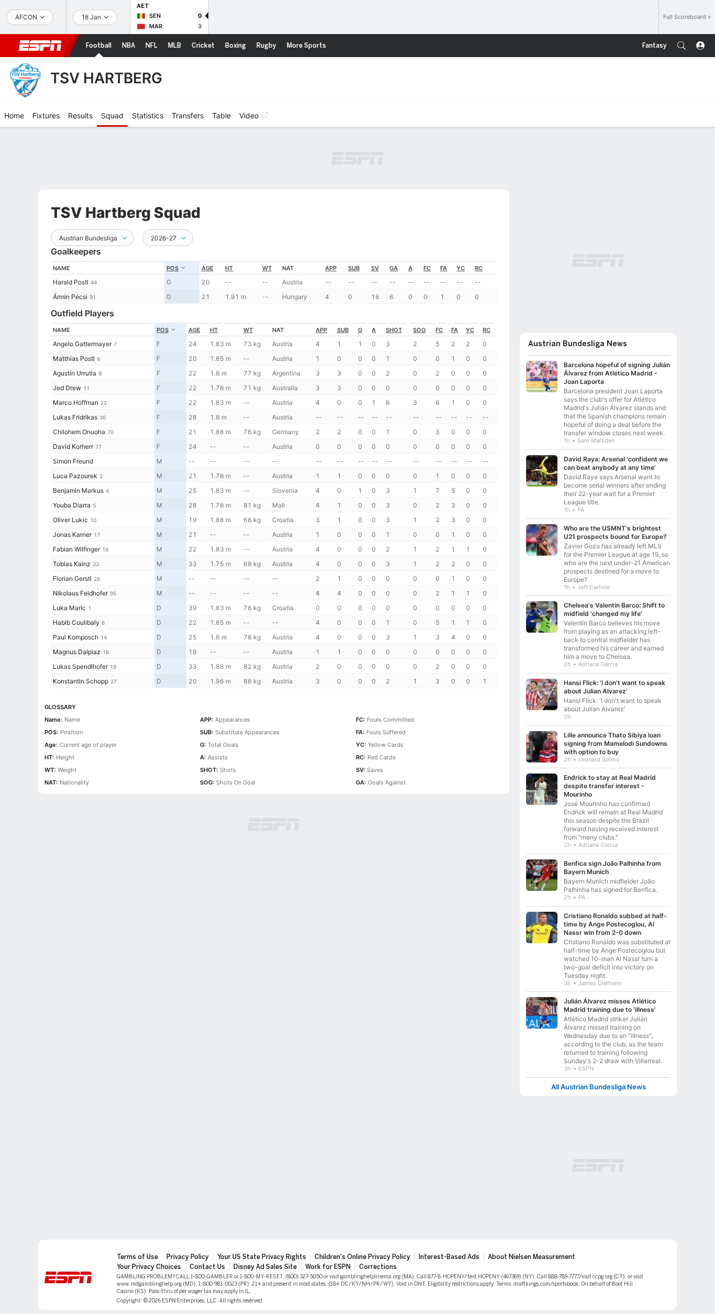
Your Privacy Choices (149, 1267)
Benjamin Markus (78, 490)
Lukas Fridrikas (75, 417)
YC (460, 268)
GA (393, 268)
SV (375, 268)
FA (443, 268)
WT (267, 268)
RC (479, 268)
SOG (419, 330)
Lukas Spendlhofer (80, 666)
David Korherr (73, 446)
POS (172, 268)
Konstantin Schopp (80, 681)
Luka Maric (69, 608)
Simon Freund (73, 461)
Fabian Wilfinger (76, 549)
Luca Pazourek (75, 476)
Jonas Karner (72, 534)
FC (427, 268)
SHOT (394, 330)
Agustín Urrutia (74, 373)
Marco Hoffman (75, 402)
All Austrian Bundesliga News (598, 1087)
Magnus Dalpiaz (76, 652)
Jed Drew (67, 388)
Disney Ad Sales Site (265, 1267)
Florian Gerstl (72, 578)
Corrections (378, 1267)
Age (208, 268)
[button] (681, 45)
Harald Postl (70, 282)
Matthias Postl (74, 358)
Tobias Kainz (72, 564)
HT (229, 268)
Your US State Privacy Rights (261, 1257)
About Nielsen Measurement (531, 1257)
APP (331, 268)
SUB (354, 268)
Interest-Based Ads (449, 1257)
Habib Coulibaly (76, 622)
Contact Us (207, 1267)
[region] (274, 282)
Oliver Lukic (70, 520)
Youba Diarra (72, 505)
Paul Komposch (75, 637)
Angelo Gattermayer (82, 344)
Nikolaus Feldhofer (80, 593)
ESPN (40, 45)
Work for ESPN (328, 1267)
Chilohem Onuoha (79, 432)
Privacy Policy (187, 1257)
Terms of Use (137, 1257)
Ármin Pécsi (70, 297)
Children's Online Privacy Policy (362, 1257)
